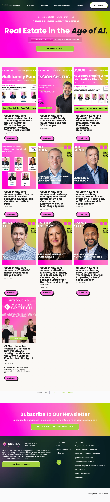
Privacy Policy (80, 469)
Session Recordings (64, 449)
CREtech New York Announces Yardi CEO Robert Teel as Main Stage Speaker (17, 271)
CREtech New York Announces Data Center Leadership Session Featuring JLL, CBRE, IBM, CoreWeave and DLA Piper (19, 197)
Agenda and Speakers (62, 5)
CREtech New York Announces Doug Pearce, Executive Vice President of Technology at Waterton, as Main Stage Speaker (90, 197)
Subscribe (60, 453)
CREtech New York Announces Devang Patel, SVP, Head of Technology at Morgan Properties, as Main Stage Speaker (89, 273)
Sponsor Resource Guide (84, 458)
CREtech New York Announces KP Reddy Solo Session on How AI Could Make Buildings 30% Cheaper (53, 120)
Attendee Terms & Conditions (86, 450)
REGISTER (98, 5)
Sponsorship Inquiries (82, 473)
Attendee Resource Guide (84, 461)
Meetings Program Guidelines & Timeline (90, 465)
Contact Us (79, 477)
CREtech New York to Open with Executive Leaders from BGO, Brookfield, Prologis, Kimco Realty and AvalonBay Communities (88, 123)
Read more (11, 138)
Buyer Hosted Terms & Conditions (87, 454)
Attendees (30, 5)
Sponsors (44, 5)
